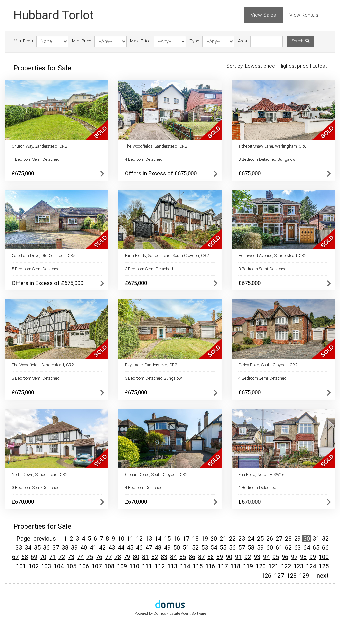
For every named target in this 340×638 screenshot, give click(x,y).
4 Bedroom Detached (144, 159)
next (323, 575)
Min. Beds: (24, 40)
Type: (195, 40)
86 (192, 556)
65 (316, 547)
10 (121, 538)
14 (158, 538)
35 (37, 547)
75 (89, 556)
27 (279, 538)
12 (139, 538)
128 (292, 575)
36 (46, 547)
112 (160, 566)
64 (306, 547)
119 (248, 566)
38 (65, 547)
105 (71, 566)
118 (235, 566)
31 (316, 538)
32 (325, 538)
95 (275, 556)
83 (164, 556)
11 (130, 538)
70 (43, 556)
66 (325, 547)
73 (71, 556)
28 (288, 538)
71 (52, 556)
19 (204, 538)
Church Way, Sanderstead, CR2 (39, 146)
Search (298, 41)
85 (182, 556)
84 (173, 556)
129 (304, 575)
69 (34, 556)
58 (251, 547)
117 (223, 566)
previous (44, 538)
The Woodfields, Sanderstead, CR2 (156, 146)
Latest (319, 66)
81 (145, 556)
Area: (243, 40)
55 (223, 547)
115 (198, 566)
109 (122, 566)
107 (97, 566)
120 (261, 566)
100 (324, 556)
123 (298, 566)
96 (285, 556)
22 (232, 538)
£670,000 (23, 501)
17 (186, 538)
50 (176, 547)
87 (201, 556)
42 (102, 547)
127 (279, 575)
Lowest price (260, 66)
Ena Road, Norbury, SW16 (261, 474)
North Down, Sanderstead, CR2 (39, 474)
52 (195, 547)
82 (154, 556)
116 (210, 566)
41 (93, 547)
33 (18, 547)
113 (172, 566)
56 (232, 547)
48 (158, 547)
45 (130, 547)
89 (219, 556)
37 (55, 547)
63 (297, 547)
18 (195, 538)
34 (28, 547)
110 (134, 566)
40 (83, 547)
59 (260, 547)
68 (24, 556)
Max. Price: (140, 40)
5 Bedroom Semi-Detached (36, 268)
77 (108, 556)
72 (61, 556)
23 (241, 538)
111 (147, 566)
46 (139, 547)
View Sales (263, 15)
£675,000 (23, 173)
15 (167, 538)
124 (311, 566)
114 (185, 566)
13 (148, 538)
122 (286, 566)
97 (294, 556)
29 (297, 538)
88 (210, 556)
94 (266, 556)
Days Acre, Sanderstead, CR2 (151, 364)
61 (279, 547)
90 (229, 556)
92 (247, 556)
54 (214, 547)
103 (46, 566)
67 (15, 556)
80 (136, 556)
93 (257, 556)
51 (186, 547)
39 (74, 547)
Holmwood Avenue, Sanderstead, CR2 (272, 255)
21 (223, 538)
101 (21, 566)
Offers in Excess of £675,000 (161, 173)
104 (59, 566)
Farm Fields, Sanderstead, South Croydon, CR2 (167, 255)
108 (109, 566)
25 (260, 538)
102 (34, 566)
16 (176, 538)
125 (324, 566)
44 (121, 547)
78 (117, 556)
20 (214, 538)
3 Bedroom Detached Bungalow (267, 159)
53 (204, 547)
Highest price (294, 66)
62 (288, 547)
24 (251, 538)
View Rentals (303, 15)
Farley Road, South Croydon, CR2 (267, 364)
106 (84, 566)
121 (273, 566)
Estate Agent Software (187, 613)
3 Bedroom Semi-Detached (149, 268)
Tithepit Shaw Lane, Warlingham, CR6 (272, 146)
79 (127, 556)
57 (241, 547)
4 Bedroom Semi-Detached (36, 159)
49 (167, 547)
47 (148, 547)
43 (111, 547)
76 (99, 556)
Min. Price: (82, 40)
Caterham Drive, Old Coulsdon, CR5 (43, 255)
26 (269, 538)
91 (238, 556)
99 (312, 556)
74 (80, 556)
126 (266, 575)
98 (303, 556)
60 (269, 547)
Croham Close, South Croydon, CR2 (156, 474)
